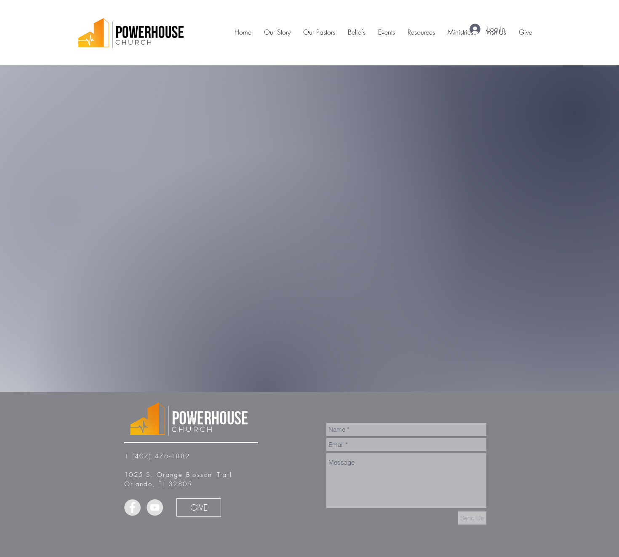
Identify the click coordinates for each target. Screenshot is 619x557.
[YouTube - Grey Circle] (155, 507)
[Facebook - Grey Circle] (132, 507)
